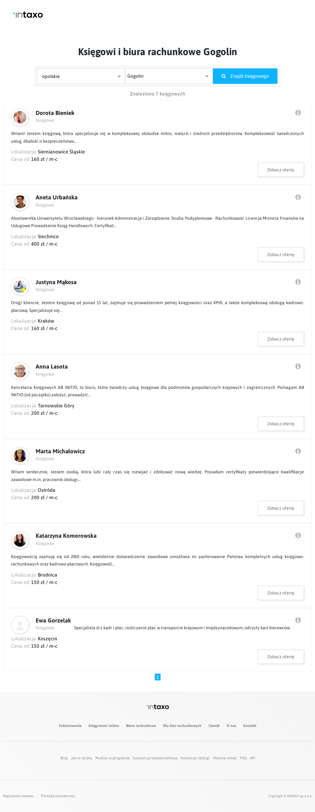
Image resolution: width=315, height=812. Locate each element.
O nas (231, 726)
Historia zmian (225, 758)
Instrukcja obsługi (195, 758)
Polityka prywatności (58, 796)
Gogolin (135, 76)
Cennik (214, 726)
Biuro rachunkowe (141, 726)
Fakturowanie (70, 726)
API (252, 758)
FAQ (243, 758)
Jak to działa (81, 758)
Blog (64, 758)
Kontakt (249, 726)
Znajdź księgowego (249, 76)
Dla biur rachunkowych (182, 726)
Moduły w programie (112, 758)
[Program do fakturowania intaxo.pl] (27, 14)
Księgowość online (104, 726)
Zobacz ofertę (280, 169)
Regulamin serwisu (18, 796)
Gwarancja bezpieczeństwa (155, 758)
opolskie (51, 76)
